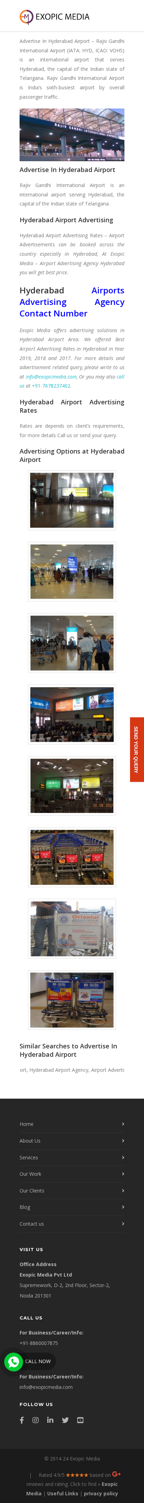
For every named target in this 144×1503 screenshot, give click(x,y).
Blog (25, 1207)
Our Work (30, 1174)
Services (29, 1157)
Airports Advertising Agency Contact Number (72, 301)
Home (27, 1124)
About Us (30, 1140)
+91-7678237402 (51, 385)
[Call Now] (13, 1361)
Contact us (32, 1223)
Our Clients (32, 1190)
